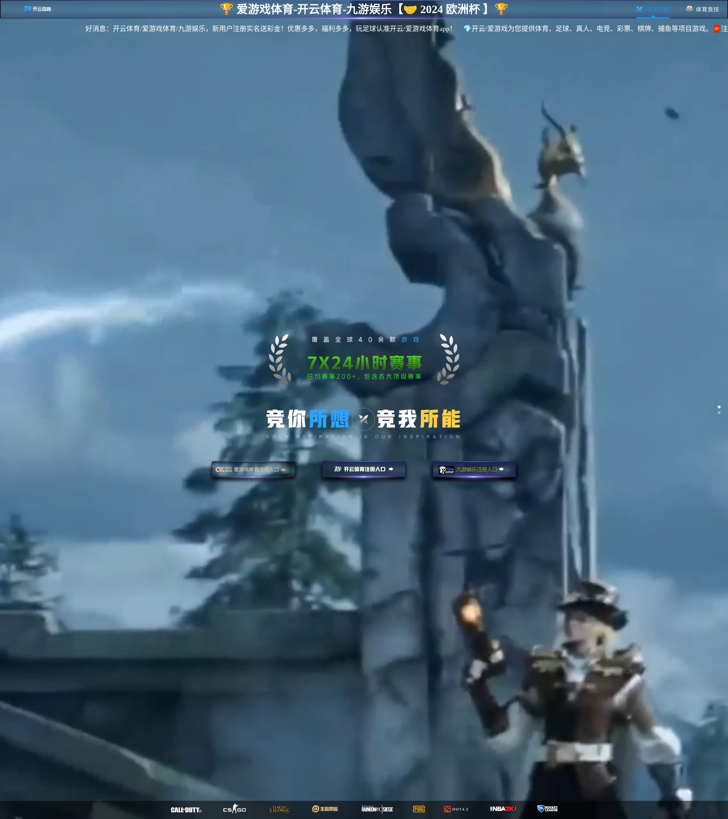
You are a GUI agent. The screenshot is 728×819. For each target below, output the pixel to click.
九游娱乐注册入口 (474, 472)
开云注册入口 (364, 472)
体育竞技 (702, 9)
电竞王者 (653, 9)
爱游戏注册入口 (254, 472)
